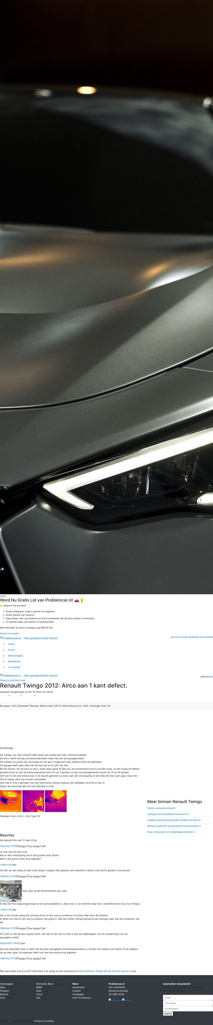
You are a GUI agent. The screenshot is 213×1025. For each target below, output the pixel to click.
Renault (28, 695)
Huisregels (78, 994)
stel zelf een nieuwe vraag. (121, 971)
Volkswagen (7, 983)
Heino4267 (9, 943)
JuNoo (5, 864)
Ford (3, 997)
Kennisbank (14, 661)
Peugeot (5, 990)
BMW (39, 987)
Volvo (39, 994)
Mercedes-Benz (45, 983)
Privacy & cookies (44, 1020)
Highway (8, 846)
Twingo (41, 695)
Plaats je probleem (203, 636)
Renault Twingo (95, 971)
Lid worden (14, 667)
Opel (3, 987)
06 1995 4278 (116, 994)
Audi (39, 990)
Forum (11, 649)
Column (76, 990)
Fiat (38, 997)
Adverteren (78, 987)
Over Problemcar (81, 997)
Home (11, 644)
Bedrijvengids (15, 655)
